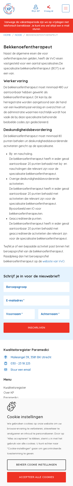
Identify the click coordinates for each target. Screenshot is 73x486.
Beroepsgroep (16, 287)
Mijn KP (36, 11)
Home (7, 34)
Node (18, 34)
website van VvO (53, 261)
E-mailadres (15, 300)
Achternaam (50, 314)
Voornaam (14, 314)
